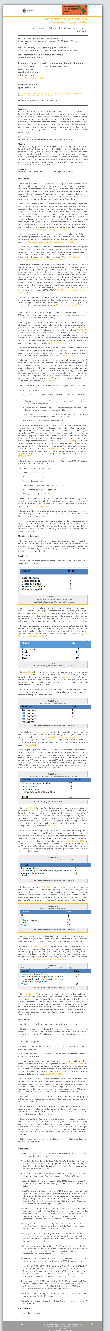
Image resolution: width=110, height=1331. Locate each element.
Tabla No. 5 (46, 887)
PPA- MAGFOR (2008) (37, 946)
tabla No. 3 (41, 732)
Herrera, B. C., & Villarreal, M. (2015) (47, 259)
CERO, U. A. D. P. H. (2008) (58, 343)
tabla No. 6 (27, 936)
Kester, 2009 (43, 613)
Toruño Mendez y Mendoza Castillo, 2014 (48, 959)
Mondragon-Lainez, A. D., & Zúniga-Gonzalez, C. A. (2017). (52, 242)
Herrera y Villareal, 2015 (50, 737)
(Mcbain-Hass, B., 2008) (74, 841)
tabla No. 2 (28, 672)
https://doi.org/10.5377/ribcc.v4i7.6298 (38, 95)
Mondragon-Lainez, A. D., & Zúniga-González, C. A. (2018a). (42, 229)
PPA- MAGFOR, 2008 (66, 440)
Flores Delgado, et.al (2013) (75, 257)
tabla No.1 (27, 608)
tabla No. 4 (30, 808)
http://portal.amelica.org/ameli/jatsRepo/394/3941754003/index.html (51, 93)
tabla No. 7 (31, 994)
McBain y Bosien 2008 (53, 380)
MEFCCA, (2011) (24, 259)
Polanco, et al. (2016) (69, 677)
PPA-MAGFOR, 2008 (66, 355)
